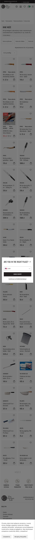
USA (9, 268)
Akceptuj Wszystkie (20, 537)
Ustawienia (6, 537)
